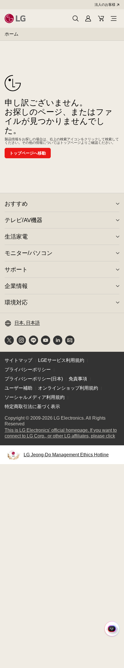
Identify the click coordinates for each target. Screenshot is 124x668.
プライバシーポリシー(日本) (34, 378)
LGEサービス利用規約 (61, 360)
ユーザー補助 (18, 388)
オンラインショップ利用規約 (68, 388)
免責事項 (78, 378)
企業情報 (16, 286)
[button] (75, 18)
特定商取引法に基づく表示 (32, 406)
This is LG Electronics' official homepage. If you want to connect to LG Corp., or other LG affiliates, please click (62, 433)
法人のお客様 (105, 5)
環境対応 (16, 302)
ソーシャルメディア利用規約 (35, 397)
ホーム (11, 33)
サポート (16, 269)
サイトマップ (18, 360)
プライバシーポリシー (28, 369)
